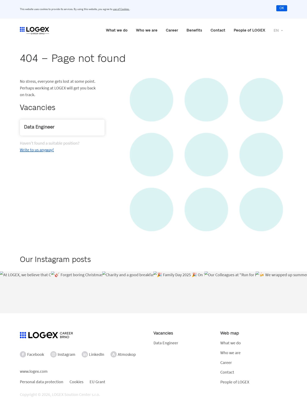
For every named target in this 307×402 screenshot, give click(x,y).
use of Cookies (121, 9)
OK (281, 8)
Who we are (146, 30)
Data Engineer (166, 342)
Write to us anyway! (37, 149)
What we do (117, 30)
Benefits (194, 30)
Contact (218, 30)
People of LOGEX (249, 30)
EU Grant (97, 381)
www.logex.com (34, 371)
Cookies (76, 381)
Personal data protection (41, 381)
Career (172, 30)
